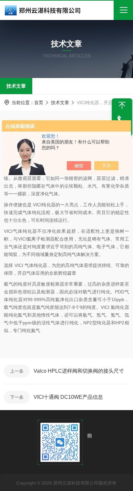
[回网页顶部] (122, 105)
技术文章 (16, 86)
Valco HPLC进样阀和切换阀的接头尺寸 (79, 371)
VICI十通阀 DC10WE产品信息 (68, 397)
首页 (38, 102)
